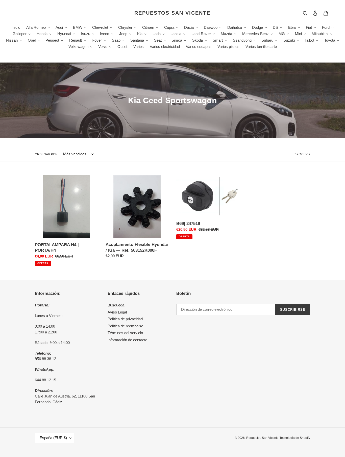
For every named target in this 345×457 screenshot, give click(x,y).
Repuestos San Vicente (172, 13)
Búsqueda (116, 305)
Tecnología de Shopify (295, 438)
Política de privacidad (125, 319)
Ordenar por (46, 154)
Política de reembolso (125, 326)
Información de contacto (127, 340)
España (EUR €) (53, 438)
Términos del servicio (125, 333)
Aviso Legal (117, 312)
